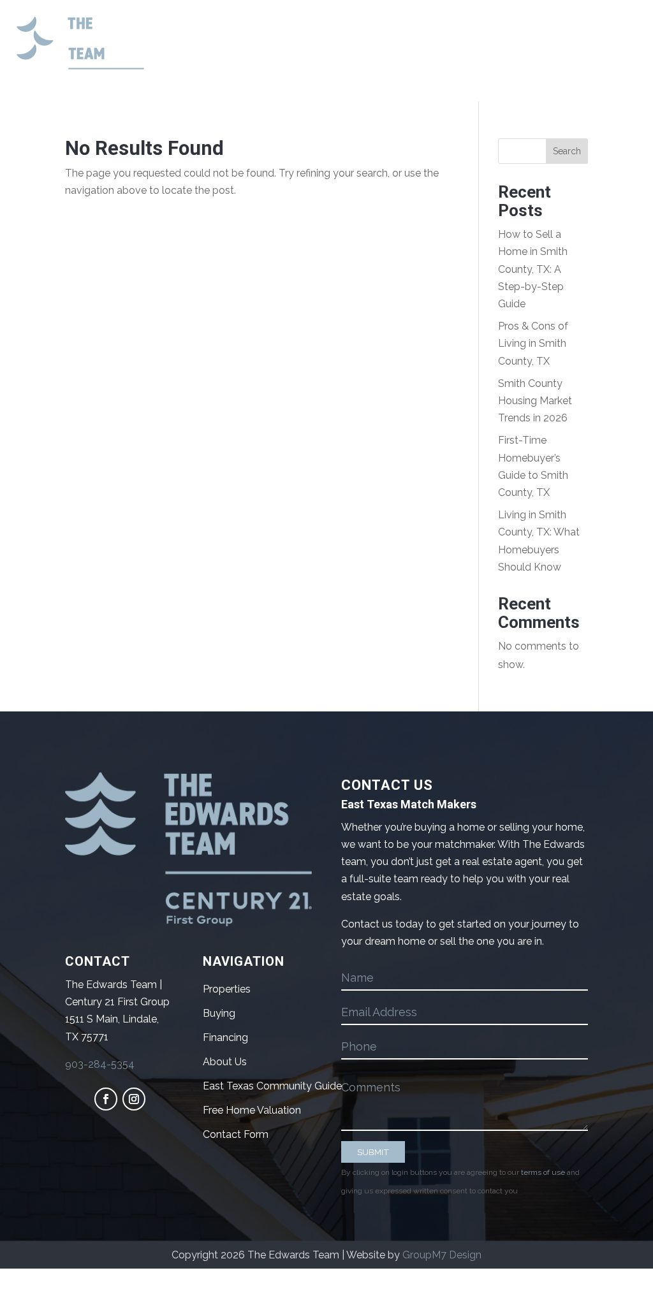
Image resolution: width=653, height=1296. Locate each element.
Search (567, 151)
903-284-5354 (100, 1064)
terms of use (543, 1172)
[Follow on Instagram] (133, 1099)
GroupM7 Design (441, 1255)
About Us (225, 1062)
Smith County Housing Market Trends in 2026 (535, 400)
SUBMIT (373, 1152)
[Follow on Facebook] (105, 1099)
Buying (219, 1013)
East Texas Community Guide (272, 1086)
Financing (225, 1037)
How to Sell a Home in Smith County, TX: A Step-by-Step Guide (533, 269)
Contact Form (235, 1134)
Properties (227, 989)
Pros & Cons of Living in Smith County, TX (533, 343)
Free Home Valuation (252, 1110)
